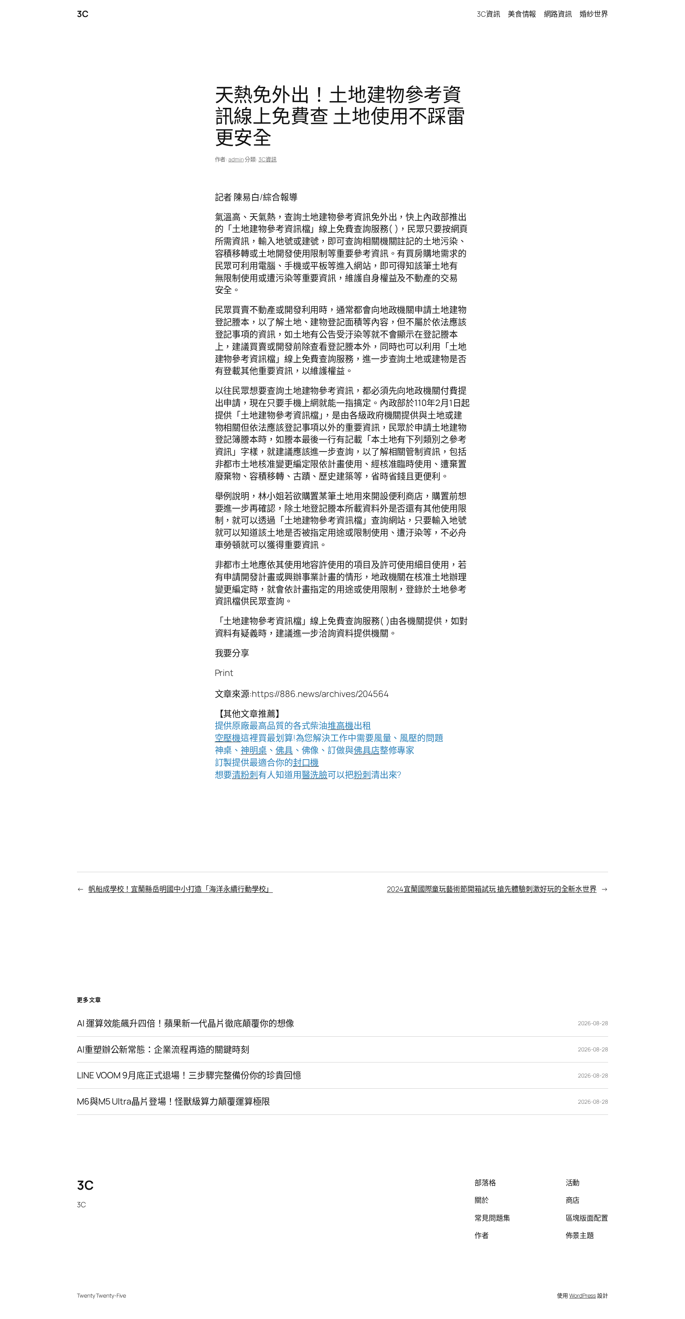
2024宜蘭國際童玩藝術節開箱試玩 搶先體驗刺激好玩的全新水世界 (492, 889)
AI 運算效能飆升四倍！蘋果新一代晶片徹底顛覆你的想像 (185, 1023)
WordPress (582, 1295)
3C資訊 (267, 159)
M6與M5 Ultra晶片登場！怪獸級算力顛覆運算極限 (173, 1102)
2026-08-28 (593, 1023)
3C (82, 14)
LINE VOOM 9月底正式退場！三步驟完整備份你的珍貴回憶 (189, 1075)
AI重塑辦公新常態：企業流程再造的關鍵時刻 (163, 1050)
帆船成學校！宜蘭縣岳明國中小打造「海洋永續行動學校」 (180, 889)
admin (236, 159)
